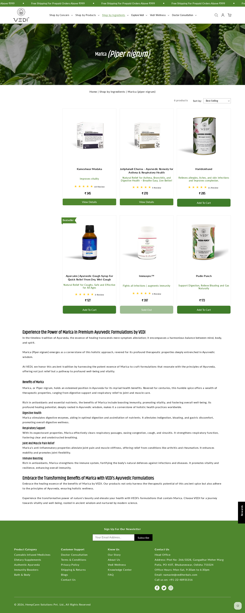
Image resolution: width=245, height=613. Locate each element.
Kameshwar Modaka (89, 168)
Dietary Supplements (27, 559)
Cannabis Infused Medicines (32, 554)
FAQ (111, 574)
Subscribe (143, 537)
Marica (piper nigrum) (142, 91)
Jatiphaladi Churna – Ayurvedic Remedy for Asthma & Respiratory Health (146, 170)
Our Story (114, 554)
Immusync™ (146, 275)
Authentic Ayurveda (27, 564)
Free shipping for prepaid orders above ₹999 (116, 3)
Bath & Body (22, 574)
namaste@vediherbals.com (180, 574)
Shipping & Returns (73, 569)
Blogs (64, 574)
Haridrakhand (203, 168)
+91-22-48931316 (181, 579)
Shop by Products (86, 15)
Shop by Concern (59, 15)
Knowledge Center (120, 569)
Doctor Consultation (74, 554)
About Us (114, 559)
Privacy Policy (70, 564)
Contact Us (68, 579)
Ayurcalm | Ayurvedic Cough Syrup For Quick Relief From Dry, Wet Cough (89, 277)
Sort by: (197, 100)
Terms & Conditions (73, 559)
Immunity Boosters (26, 569)
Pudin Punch (204, 275)
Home (93, 91)
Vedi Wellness (158, 15)
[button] (61, 15)
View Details (89, 201)
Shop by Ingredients (113, 15)
